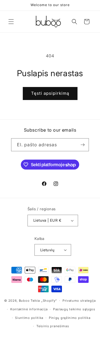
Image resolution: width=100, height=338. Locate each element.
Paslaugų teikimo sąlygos (74, 309)
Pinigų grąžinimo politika (70, 318)
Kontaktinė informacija (29, 309)
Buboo (24, 301)
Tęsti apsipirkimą (50, 93)
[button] (11, 22)
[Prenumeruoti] (82, 144)
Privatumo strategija (79, 301)
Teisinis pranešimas (52, 326)
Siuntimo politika (29, 318)
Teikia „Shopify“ (44, 301)
